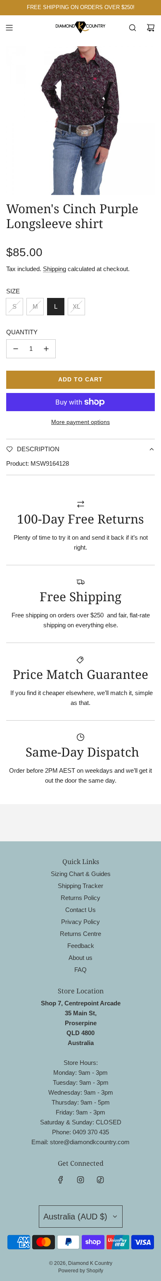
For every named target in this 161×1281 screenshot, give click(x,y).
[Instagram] (80, 1180)
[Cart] (151, 28)
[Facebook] (61, 1180)
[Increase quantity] (46, 349)
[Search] (132, 28)
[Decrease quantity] (16, 349)
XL (76, 306)
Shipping (54, 268)
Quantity (22, 332)
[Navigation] (9, 28)
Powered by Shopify (80, 1271)
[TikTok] (100, 1180)
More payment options (80, 422)
